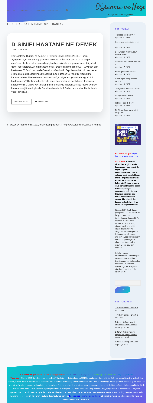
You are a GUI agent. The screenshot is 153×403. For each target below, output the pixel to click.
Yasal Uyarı (40, 11)
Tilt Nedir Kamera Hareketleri (126, 308)
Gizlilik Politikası (25, 11)
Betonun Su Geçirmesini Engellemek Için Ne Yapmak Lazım (126, 325)
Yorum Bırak (43, 102)
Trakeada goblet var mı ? (125, 35)
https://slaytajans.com (19, 124)
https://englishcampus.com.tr (46, 124)
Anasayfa (11, 11)
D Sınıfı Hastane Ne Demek (54, 44)
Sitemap (96, 124)
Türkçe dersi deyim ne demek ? (127, 89)
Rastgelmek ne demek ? (124, 96)
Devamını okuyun (23, 102)
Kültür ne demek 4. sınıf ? (125, 103)
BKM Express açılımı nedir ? (126, 72)
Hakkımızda (53, 11)
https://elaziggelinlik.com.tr (77, 124)
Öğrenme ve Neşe (121, 7)
